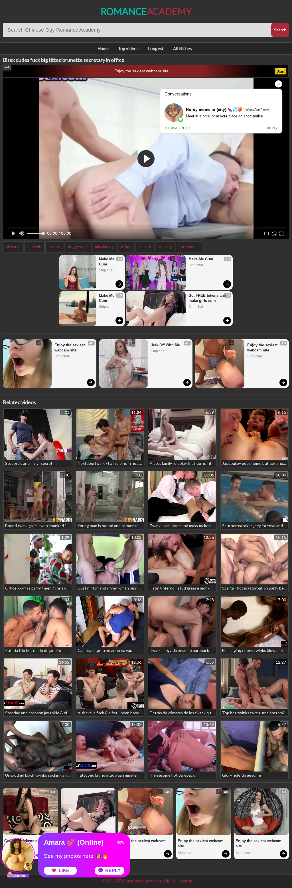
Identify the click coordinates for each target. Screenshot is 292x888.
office (126, 246)
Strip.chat (106, 270)
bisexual (13, 246)
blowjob (34, 246)
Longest (156, 48)
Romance (146, 11)
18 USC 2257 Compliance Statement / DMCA (138, 881)
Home (103, 48)
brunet (54, 246)
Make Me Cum (107, 261)
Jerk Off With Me (165, 345)
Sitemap (185, 881)
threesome (189, 246)
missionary (104, 246)
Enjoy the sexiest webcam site (141, 71)
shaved (144, 246)
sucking (165, 246)
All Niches (182, 48)
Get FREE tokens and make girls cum (207, 298)
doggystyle (78, 246)
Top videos (128, 48)
